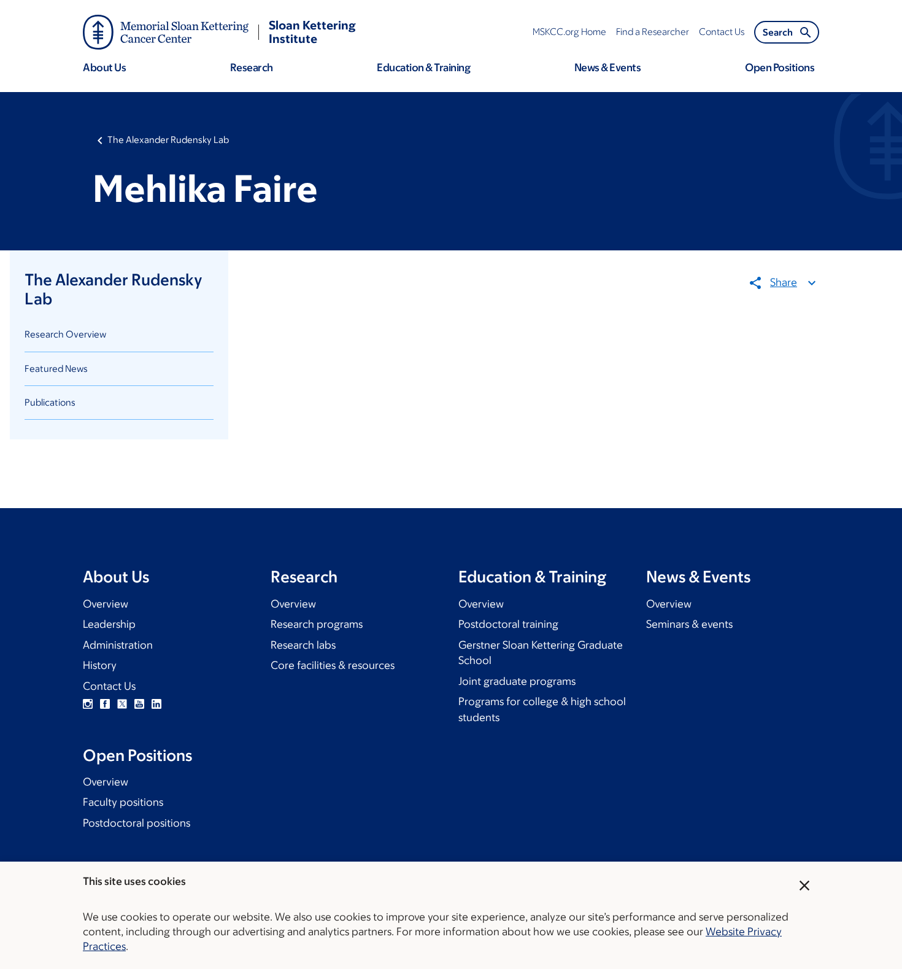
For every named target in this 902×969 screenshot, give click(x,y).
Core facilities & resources (333, 665)
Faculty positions (123, 802)
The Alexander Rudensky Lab (168, 139)
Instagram (88, 704)
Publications (50, 402)
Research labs (303, 645)
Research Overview (65, 334)
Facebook (105, 704)
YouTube (139, 704)
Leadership (109, 624)
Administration (118, 645)
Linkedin (156, 704)
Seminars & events (689, 624)
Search (778, 32)
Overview (105, 604)
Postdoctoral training (508, 624)
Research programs (317, 624)
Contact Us (109, 686)
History (100, 665)
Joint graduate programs (517, 681)
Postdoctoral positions (136, 823)
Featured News (56, 368)
